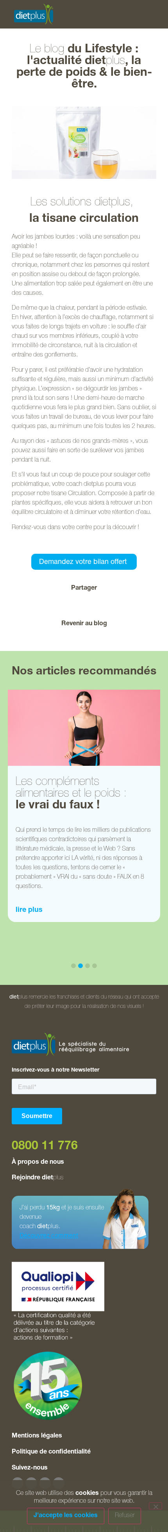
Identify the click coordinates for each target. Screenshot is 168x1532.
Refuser (124, 1516)
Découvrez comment (49, 1236)
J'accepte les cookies (66, 1516)
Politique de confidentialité (51, 1452)
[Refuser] (155, 1505)
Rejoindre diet (37, 1178)
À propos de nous (38, 1162)
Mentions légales (37, 1436)
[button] (46, 604)
